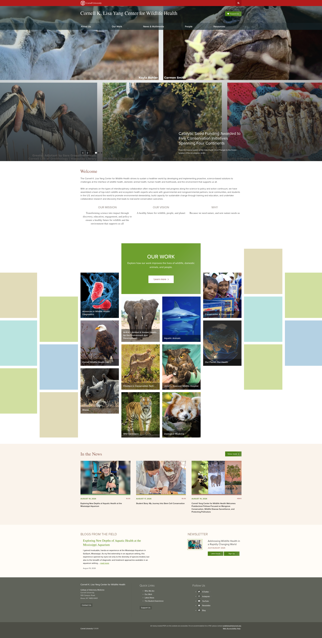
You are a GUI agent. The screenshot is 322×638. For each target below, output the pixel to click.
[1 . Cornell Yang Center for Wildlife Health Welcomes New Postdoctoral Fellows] (93, 152)
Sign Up (232, 554)
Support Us (234, 14)
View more (232, 454)
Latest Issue (215, 554)
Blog (204, 610)
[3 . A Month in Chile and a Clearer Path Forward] (98, 152)
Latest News (149, 598)
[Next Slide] (87, 152)
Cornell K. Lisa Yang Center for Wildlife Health (128, 13)
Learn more (160, 279)
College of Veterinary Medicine (92, 590)
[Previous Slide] (82, 152)
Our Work (148, 594)
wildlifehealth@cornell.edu (232, 626)
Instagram (206, 596)
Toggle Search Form (238, 3)
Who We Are (149, 591)
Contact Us (86, 605)
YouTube (205, 601)
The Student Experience (154, 601)
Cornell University (86, 629)
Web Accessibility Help (231, 629)
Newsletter (206, 605)
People (188, 26)
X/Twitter (205, 592)
